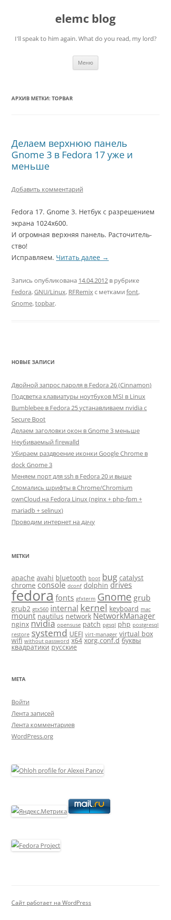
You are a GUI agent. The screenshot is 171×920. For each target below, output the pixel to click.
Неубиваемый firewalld (45, 442)
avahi (45, 577)
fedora (32, 595)
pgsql (109, 625)
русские (64, 647)
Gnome (21, 303)
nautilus (51, 616)
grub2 (20, 608)
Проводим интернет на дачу (53, 522)
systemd (49, 632)
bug (109, 577)
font (132, 292)
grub (142, 598)
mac (146, 609)
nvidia (43, 623)
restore (20, 634)
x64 (76, 640)
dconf (74, 586)
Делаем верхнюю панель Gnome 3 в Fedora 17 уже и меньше (72, 154)
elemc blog (85, 18)
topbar (45, 303)
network (78, 616)
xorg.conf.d (102, 640)
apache (23, 577)
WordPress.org (32, 736)
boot (94, 578)
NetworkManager (124, 616)
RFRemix (80, 292)
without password (46, 641)
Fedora (21, 292)
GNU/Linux (50, 292)
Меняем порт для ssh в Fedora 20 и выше (71, 476)
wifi (16, 640)
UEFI (76, 633)
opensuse (69, 625)
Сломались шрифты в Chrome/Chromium (72, 487)
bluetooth (71, 577)
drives (121, 585)
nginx (20, 624)
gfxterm (85, 598)
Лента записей (32, 713)
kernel (93, 607)
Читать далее (82, 257)
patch (92, 624)
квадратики (30, 647)
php (124, 624)
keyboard (124, 608)
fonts (65, 598)
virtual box (136, 633)
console (52, 585)
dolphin (96, 585)
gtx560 (40, 609)
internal (64, 608)
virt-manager (101, 634)
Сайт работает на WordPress (51, 903)
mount (23, 616)
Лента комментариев (43, 724)
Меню (85, 62)
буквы (131, 640)
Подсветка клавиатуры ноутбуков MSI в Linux (78, 396)
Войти (20, 702)
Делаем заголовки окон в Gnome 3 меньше (75, 430)
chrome (23, 585)
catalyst (131, 577)
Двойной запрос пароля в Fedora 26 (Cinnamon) (81, 385)
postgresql (146, 625)
